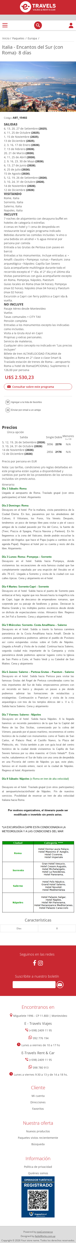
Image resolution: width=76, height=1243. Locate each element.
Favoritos (38, 1108)
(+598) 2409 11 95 (40, 1030)
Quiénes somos (38, 1173)
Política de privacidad (38, 1167)
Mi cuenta (38, 1096)
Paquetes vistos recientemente (38, 1138)
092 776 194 (41, 1038)
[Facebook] (34, 963)
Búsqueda (38, 1144)
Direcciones (38, 1102)
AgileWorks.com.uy (45, 1236)
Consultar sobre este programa (33, 387)
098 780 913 (41, 1067)
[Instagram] (40, 963)
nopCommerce (45, 1231)
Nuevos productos (38, 1131)
